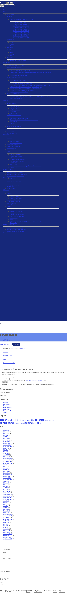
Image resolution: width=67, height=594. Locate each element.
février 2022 (6, 511)
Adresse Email (5, 379)
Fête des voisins (7, 355)
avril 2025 (6, 453)
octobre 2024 (7, 461)
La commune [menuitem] (10, 14)
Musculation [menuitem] (13, 121)
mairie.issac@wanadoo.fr (11, 584)
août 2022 (6, 501)
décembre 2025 (7, 441)
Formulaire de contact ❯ (7, 587)
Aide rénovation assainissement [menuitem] (19, 75)
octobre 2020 (7, 537)
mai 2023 (5, 486)
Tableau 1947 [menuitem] (13, 223)
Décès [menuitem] (11, 55)
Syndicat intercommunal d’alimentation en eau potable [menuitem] (25, 88)
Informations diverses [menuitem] (13, 93)
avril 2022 (6, 507)
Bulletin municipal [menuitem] (12, 57)
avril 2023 (6, 488)
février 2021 (6, 530)
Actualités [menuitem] (6, 233)
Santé (5, 412)
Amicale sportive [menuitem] (14, 108)
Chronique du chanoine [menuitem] (16, 210)
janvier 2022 (6, 512)
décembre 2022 (7, 494)
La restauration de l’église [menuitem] (17, 216)
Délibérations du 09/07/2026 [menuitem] (21, 22)
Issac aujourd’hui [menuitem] (14, 196)
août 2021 (6, 521)
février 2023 (6, 491)
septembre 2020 (7, 539)
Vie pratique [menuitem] (6, 62)
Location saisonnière (9, 363)
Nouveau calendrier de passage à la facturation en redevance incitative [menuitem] (32, 85)
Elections (6, 406)
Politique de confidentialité (38, 591)
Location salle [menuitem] (10, 186)
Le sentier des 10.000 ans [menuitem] (13, 201)
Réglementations (8, 411)
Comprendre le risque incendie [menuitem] (15, 228)
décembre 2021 (7, 514)
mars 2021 (6, 529)
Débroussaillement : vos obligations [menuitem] (17, 229)
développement (47, 420)
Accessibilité (47, 590)
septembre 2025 (7, 446)
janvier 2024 (6, 473)
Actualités (6, 340)
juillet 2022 (6, 502)
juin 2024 (5, 466)
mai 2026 (5, 435)
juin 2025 (5, 450)
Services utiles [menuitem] (10, 39)
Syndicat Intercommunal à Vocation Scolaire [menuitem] (22, 90)
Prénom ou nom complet (9, 377)
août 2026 (6, 430)
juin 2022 (5, 504)
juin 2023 (5, 484)
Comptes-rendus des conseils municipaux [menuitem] (21, 19)
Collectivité (6, 404)
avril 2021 (6, 527)
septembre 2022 (7, 499)
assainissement (25, 420)
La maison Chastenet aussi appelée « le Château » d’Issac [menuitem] (25, 221)
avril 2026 (6, 437)
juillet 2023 (6, 483)
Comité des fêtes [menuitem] (14, 106)
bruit (29, 420)
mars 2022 (6, 509)
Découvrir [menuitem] (6, 190)
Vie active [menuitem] (5, 100)
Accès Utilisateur (62, 591)
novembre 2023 (7, 476)
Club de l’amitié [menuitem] (14, 113)
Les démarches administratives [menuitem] (15, 65)
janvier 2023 (6, 493)
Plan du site (55, 591)
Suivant (5, 359)
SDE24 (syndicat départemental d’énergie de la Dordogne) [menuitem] (26, 87)
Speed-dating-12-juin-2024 (5, 344)
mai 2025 (5, 451)
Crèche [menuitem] (12, 44)
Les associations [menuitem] (11, 103)
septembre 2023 (7, 479)
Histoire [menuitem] (9, 206)
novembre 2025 (7, 443)
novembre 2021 (7, 516)
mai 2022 (5, 506)
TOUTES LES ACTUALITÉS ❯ (8, 565)
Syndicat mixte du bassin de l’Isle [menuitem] (19, 92)
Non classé (22, 348)
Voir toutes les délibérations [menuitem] (21, 37)
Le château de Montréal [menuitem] (13, 200)
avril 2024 (6, 469)
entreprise (52, 420)
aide (2, 419)
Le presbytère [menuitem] (13, 218)
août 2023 (6, 481)
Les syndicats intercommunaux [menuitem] (15, 77)
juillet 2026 (6, 432)
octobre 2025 (7, 445)
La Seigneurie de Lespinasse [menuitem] (17, 214)
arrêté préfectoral (13, 419)
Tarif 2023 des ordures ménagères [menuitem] (22, 83)
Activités (5, 402)
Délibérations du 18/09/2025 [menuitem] (21, 29)
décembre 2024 (7, 458)
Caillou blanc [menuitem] (13, 111)
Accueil (5, 339)
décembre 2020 (7, 534)
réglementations (32, 422)
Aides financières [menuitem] (14, 185)
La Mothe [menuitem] (12, 213)
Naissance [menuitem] (12, 52)
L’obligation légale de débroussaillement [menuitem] (21, 70)
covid (33, 419)
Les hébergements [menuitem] (12, 188)
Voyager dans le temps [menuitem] (16, 198)
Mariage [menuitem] (12, 54)
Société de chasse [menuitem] (15, 110)
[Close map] (0, 323)
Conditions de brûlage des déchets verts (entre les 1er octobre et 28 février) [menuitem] (31, 72)
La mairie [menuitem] (9, 16)
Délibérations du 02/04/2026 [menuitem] (21, 24)
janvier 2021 (6, 532)
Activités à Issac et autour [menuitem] (14, 115)
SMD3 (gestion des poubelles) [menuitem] (18, 80)
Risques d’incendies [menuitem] (8, 224)
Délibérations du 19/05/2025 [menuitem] (21, 32)
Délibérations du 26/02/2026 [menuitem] (21, 26)
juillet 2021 (6, 522)
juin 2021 (5, 524)
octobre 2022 (7, 497)
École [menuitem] (11, 42)
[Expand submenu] (33, 195)
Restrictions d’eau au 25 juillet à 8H (13, 555)
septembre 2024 (7, 463)
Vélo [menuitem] (11, 180)
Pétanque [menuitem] (12, 123)
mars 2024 (6, 471)
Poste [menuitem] (11, 46)
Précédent (5, 352)
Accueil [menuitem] (5, 9)
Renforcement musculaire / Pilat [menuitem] (19, 118)
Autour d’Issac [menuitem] (10, 205)
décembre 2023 (7, 474)
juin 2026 (5, 433)
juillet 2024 (6, 465)
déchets (40, 419)
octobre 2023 (7, 478)
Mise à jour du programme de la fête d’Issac (16, 545)
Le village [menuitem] (9, 193)
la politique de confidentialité (34, 381)
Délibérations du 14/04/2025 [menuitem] (21, 34)
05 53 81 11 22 (6, 582)
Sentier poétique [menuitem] (11, 203)
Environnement (7, 407)
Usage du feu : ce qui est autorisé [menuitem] (15, 231)
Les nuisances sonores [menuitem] (16, 74)
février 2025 (6, 456)
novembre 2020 (7, 535)
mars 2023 (6, 489)
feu (16, 423)
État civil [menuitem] (9, 49)
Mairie (14, 348)
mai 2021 (5, 525)
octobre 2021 (7, 517)
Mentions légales (29, 591)
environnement (7, 422)
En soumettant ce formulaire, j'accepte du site (24, 381)
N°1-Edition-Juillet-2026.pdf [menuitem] (18, 60)
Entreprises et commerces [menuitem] (14, 182)
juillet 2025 (6, 448)
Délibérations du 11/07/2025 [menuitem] (21, 31)
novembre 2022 (7, 496)
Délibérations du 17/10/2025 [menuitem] (21, 27)
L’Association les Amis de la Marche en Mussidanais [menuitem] (24, 120)
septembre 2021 (7, 519)
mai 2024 (5, 468)
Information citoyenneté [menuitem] (14, 67)
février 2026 (6, 440)
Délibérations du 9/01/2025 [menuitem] (20, 36)
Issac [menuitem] (4, 11)
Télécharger (16, 344)
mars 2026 (6, 438)
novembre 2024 (7, 460)
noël (23, 423)
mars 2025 (6, 455)
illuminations (19, 423)
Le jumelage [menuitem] (10, 47)
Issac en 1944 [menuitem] (13, 219)
